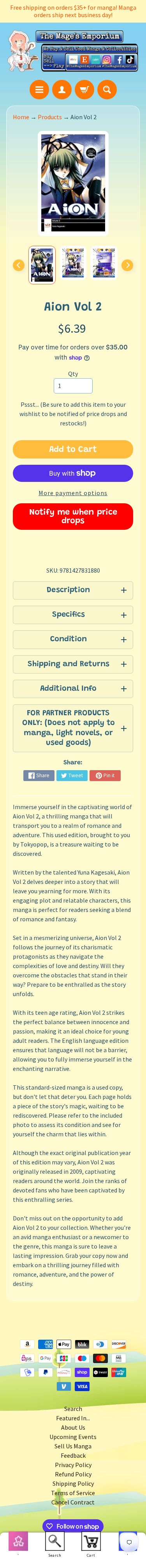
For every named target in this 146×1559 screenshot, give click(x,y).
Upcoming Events (73, 1437)
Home (21, 117)
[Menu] (39, 89)
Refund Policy (73, 1474)
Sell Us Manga (73, 1446)
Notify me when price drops (73, 517)
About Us (73, 1427)
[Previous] (19, 265)
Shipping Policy (73, 1483)
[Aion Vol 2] (42, 265)
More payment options (73, 493)
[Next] (127, 265)
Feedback (73, 1455)
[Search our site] (107, 89)
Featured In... (73, 1418)
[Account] (62, 89)
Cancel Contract (73, 1502)
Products (50, 117)
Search (73, 1409)
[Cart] (84, 89)
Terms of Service (73, 1493)
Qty (73, 373)
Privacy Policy (73, 1465)
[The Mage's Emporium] (73, 51)
